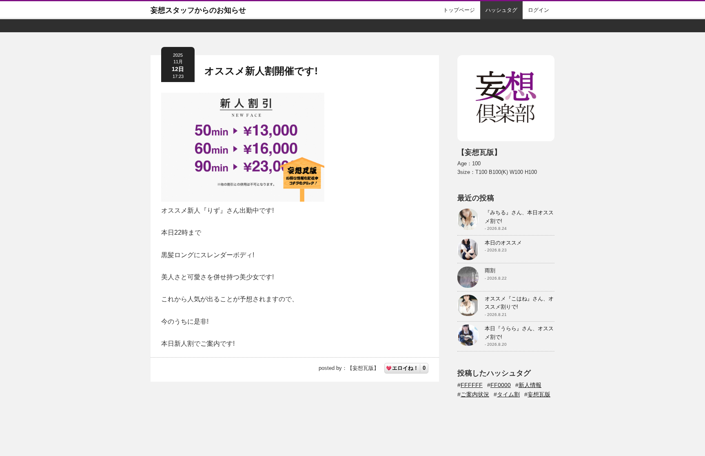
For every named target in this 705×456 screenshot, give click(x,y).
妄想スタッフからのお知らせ (198, 10)
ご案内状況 (475, 394)
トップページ (459, 10)
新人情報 (530, 385)
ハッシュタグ (501, 10)
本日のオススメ (503, 243)
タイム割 (508, 394)
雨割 (490, 270)
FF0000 (500, 385)
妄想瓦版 (539, 394)
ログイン (538, 10)
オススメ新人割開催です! (261, 70)
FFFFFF (472, 385)
